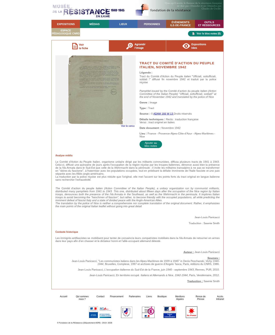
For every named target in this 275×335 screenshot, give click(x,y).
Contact (100, 296)
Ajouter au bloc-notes (151, 144)
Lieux (123, 24)
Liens (149, 296)
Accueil (64, 296)
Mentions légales (180, 297)
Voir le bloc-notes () (209, 33)
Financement (116, 296)
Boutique (162, 296)
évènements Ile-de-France (180, 24)
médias (94, 24)
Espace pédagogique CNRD (66, 32)
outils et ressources (209, 24)
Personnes (152, 24)
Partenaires (135, 296)
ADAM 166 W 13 (163, 113)
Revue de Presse (201, 297)
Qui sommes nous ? (82, 297)
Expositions (66, 24)
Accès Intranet (220, 297)
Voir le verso (128, 58)
